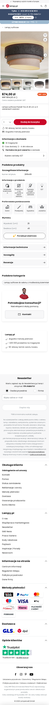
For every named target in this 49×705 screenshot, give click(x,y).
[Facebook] (17, 674)
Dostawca (8, 624)
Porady (16, 548)
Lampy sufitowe (12, 27)
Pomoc (5, 479)
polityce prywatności (38, 454)
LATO (23, 17)
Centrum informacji (11, 566)
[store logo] (13, 6)
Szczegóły (9, 254)
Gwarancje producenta (13, 500)
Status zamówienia (11, 483)
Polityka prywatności (12, 575)
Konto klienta (8, 504)
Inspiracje (7, 548)
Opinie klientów (12, 640)
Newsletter (7, 527)
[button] (6, 84)
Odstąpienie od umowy (14, 470)
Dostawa (6, 496)
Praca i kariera (9, 535)
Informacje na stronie (16, 561)
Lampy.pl (8, 513)
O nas (5, 518)
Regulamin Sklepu (10, 571)
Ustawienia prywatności (12, 679)
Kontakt (6, 474)
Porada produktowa (26, 236)
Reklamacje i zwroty (12, 487)
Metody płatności (10, 491)
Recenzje (8, 262)
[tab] (24, 485)
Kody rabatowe (9, 540)
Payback (6, 544)
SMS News (7, 531)
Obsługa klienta (12, 465)
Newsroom (7, 552)
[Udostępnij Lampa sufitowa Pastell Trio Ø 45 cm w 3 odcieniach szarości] (45, 40)
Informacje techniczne (16, 247)
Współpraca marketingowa (15, 522)
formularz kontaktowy (36, 452)
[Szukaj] (41, 6)
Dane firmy (7, 579)
